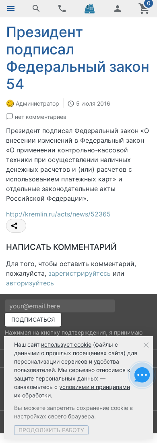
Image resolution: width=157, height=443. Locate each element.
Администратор (37, 103)
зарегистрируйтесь (79, 273)
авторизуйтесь (30, 283)
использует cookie (66, 344)
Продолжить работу (51, 429)
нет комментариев (40, 116)
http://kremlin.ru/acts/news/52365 (58, 214)
